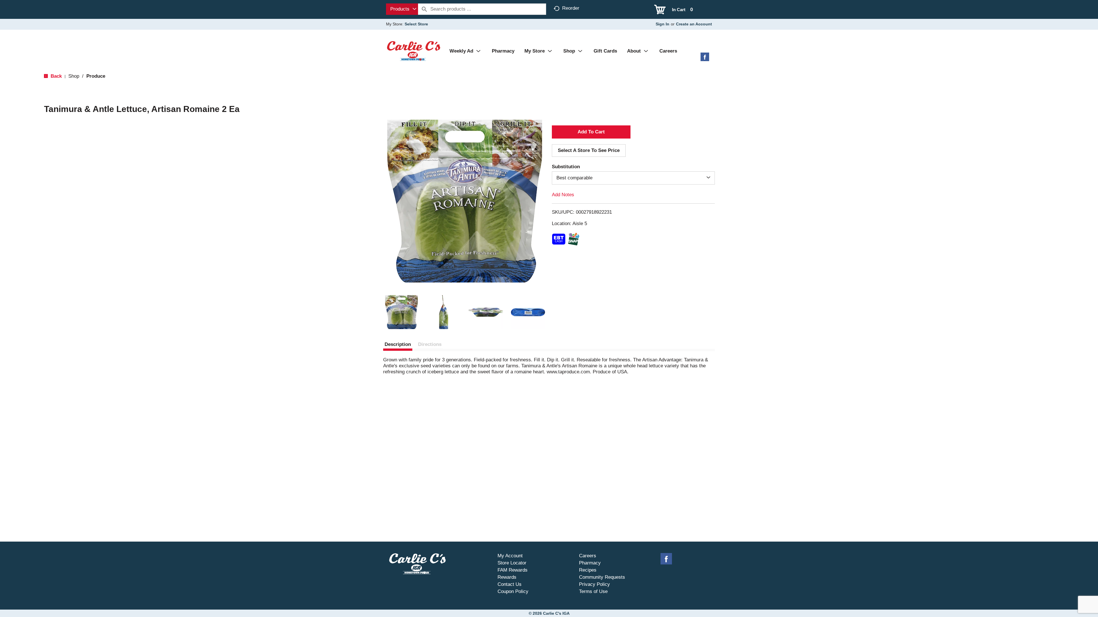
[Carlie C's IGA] (413, 50)
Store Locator (512, 563)
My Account (510, 555)
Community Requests (602, 577)
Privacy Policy (594, 584)
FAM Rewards (513, 570)
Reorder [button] (570, 8)
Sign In (662, 24)
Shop (73, 76)
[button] (401, 312)
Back (55, 76)
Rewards (507, 577)
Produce (95, 76)
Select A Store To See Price (589, 150)
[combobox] (402, 9)
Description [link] (398, 344)
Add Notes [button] (563, 194)
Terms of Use (593, 591)
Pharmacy (590, 563)
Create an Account (694, 24)
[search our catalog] (424, 9)
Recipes (587, 570)
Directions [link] (429, 344)
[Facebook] (705, 59)
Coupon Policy (513, 591)
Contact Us (510, 584)
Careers (587, 555)
